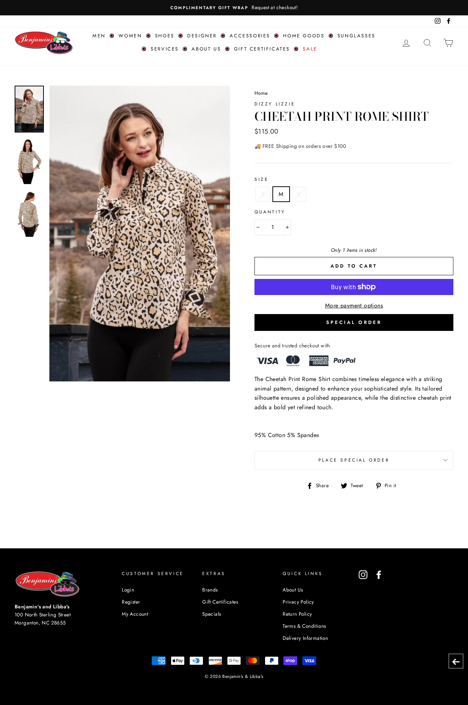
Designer (202, 35)
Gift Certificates (262, 48)
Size (261, 179)
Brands (210, 589)
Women (130, 35)
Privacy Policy (298, 601)
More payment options (354, 305)
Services (165, 48)
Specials (211, 614)
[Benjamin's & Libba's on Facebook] (378, 574)
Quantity (270, 212)
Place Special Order (353, 460)
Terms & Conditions (304, 626)
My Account (135, 614)
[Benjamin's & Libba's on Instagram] (363, 574)
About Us (293, 589)
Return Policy (297, 614)
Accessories (250, 35)
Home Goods (303, 35)
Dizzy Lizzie (274, 104)
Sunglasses (356, 35)
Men (99, 35)
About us (206, 48)
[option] (234, 8)
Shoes (164, 35)
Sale (310, 48)
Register (131, 601)
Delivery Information (305, 638)
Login (128, 589)
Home (261, 93)
